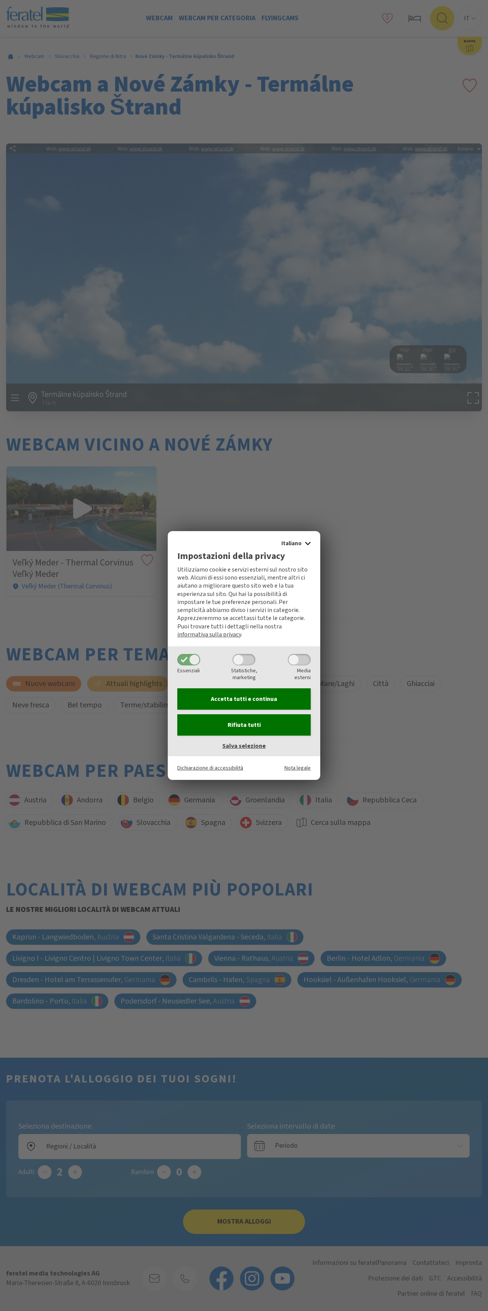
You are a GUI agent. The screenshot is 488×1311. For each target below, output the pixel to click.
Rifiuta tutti (244, 725)
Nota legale (297, 768)
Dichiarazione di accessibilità (210, 768)
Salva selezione (244, 746)
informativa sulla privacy (209, 634)
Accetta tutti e (244, 699)
